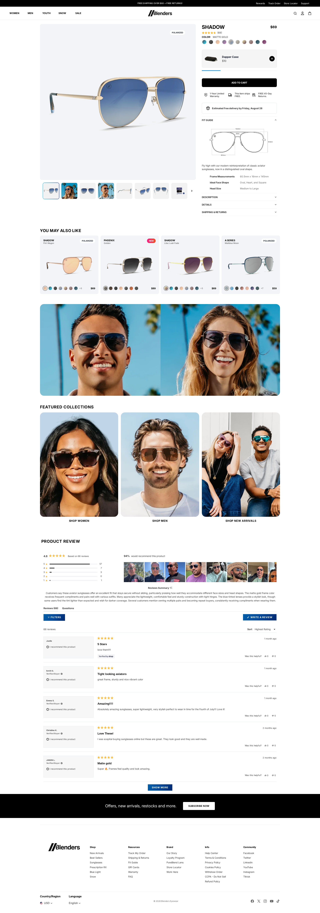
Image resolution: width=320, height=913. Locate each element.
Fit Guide (133, 862)
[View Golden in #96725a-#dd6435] (131, 288)
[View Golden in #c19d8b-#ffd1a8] (121, 288)
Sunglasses (96, 862)
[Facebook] (252, 901)
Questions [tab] (68, 609)
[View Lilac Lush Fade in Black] (176, 288)
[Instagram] (265, 901)
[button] (212, 33)
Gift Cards (133, 867)
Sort (250, 629)
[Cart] (310, 13)
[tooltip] (171, 588)
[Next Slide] (273, 572)
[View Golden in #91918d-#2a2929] (126, 288)
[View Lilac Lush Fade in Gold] (181, 288)
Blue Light (95, 871)
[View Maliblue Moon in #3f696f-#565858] (257, 288)
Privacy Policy (212, 862)
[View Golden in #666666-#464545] (136, 288)
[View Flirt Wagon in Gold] (69, 265)
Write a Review (263, 618)
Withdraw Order (213, 871)
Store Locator (291, 3)
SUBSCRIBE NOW (199, 805)
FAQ (130, 876)
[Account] (302, 13)
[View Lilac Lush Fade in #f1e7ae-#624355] (190, 265)
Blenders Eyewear (169, 901)
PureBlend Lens (175, 862)
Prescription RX (98, 867)
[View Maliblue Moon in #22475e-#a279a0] (252, 288)
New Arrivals (97, 853)
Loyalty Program (175, 857)
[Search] (295, 13)
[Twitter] (259, 901)
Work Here (172, 871)
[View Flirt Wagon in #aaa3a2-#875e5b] (70, 288)
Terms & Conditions (215, 857)
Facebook (248, 853)
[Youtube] (272, 901)
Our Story (171, 853)
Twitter (247, 857)
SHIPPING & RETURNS (214, 212)
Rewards (260, 3)
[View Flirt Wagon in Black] (55, 288)
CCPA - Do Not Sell (215, 876)
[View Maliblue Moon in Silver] (251, 265)
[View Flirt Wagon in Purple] (50, 288)
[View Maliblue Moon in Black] (237, 288)
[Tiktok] (278, 901)
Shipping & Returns (138, 857)
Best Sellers (96, 857)
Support (305, 3)
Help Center (211, 853)
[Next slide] (191, 191)
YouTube (248, 867)
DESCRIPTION (210, 197)
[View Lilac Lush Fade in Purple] (171, 288)
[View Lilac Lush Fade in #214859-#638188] (197, 288)
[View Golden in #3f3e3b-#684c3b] (110, 288)
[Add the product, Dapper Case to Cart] (272, 58)
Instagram (248, 871)
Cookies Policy (213, 867)
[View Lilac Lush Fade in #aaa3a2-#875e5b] (192, 288)
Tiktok (246, 876)
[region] (200, 572)
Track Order (274, 3)
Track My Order (137, 853)
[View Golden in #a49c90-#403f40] (130, 265)
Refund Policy (212, 881)
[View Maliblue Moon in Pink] (242, 288)
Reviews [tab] (51, 609)
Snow (93, 876)
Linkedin (247, 862)
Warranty (133, 871)
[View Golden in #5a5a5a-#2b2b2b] (116, 288)
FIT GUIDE (207, 120)
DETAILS (207, 204)
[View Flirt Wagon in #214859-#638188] (76, 288)
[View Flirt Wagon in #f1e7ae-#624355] (65, 288)
